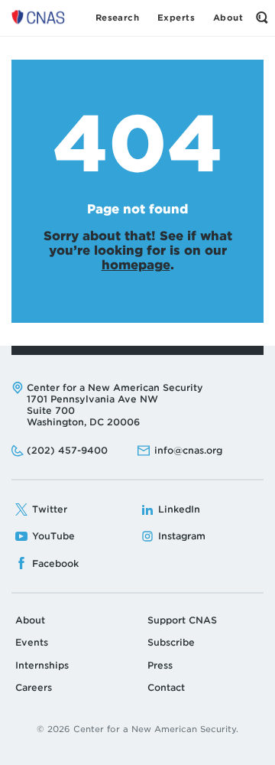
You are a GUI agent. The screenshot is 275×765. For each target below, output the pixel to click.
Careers (33, 687)
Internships (42, 665)
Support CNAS (182, 620)
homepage (136, 265)
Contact (166, 687)
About (30, 620)
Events (31, 642)
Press (160, 665)
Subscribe (171, 642)
